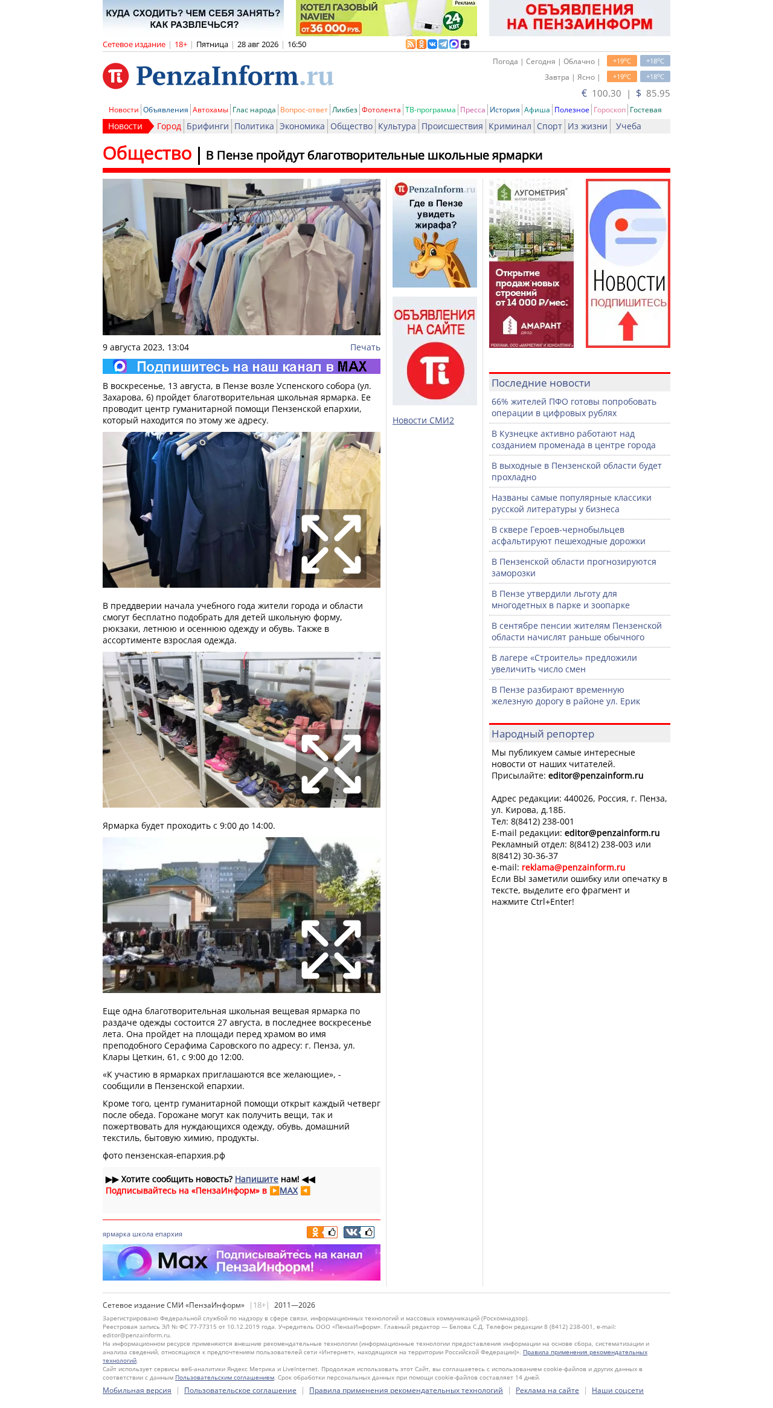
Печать (365, 347)
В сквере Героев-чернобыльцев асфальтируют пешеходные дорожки (569, 535)
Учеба (628, 126)
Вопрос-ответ (304, 109)
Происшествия (452, 126)
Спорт (549, 126)
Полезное (571, 109)
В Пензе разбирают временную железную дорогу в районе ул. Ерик (566, 695)
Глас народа (254, 109)
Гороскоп (610, 109)
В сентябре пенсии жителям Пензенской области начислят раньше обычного (577, 631)
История (505, 109)
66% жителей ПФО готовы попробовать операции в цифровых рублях (574, 407)
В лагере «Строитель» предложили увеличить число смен (564, 663)
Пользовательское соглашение (240, 1390)
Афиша (537, 109)
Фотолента (381, 109)
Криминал (510, 126)
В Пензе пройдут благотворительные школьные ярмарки (374, 155)
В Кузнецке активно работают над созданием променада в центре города (574, 439)
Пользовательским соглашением (224, 1377)
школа (142, 1233)
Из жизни (588, 126)
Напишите (256, 1179)
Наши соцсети (618, 1390)
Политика (254, 126)
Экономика (302, 126)
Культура (397, 126)
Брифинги (208, 126)
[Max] (241, 366)
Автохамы (210, 109)
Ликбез (345, 109)
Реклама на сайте (547, 1390)
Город (169, 126)
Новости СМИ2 (423, 420)
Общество (351, 126)
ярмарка (116, 1233)
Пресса (473, 109)
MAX (289, 1190)
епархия (168, 1233)
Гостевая (646, 109)
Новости (124, 109)
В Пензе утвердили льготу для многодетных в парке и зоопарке (561, 599)
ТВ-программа (430, 109)
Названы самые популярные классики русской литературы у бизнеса (572, 503)
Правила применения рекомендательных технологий (406, 1390)
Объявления (165, 109)
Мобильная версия (137, 1390)
